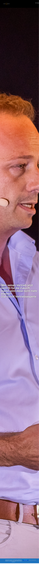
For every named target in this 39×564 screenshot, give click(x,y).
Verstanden (25, 560)
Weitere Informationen (32, 560)
